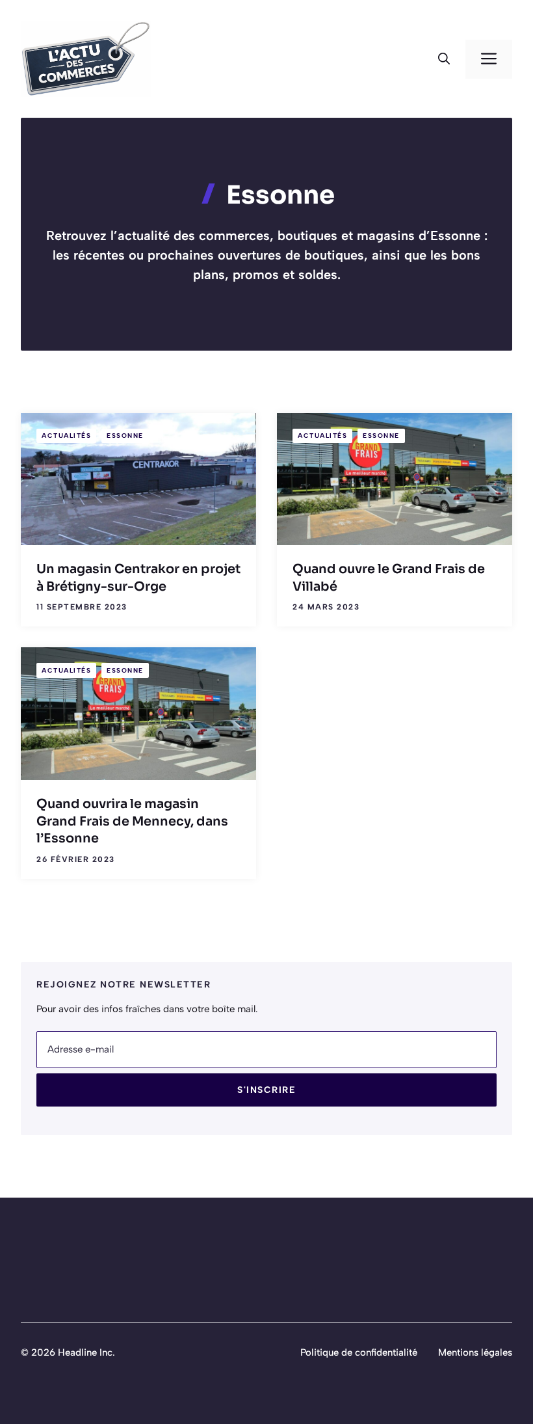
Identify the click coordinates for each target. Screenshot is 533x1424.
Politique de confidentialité (358, 1352)
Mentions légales (475, 1352)
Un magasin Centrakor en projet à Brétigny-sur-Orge (138, 578)
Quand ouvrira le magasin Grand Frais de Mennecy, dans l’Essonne (132, 821)
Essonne (125, 435)
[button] (443, 59)
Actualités (66, 435)
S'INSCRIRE (266, 1089)
